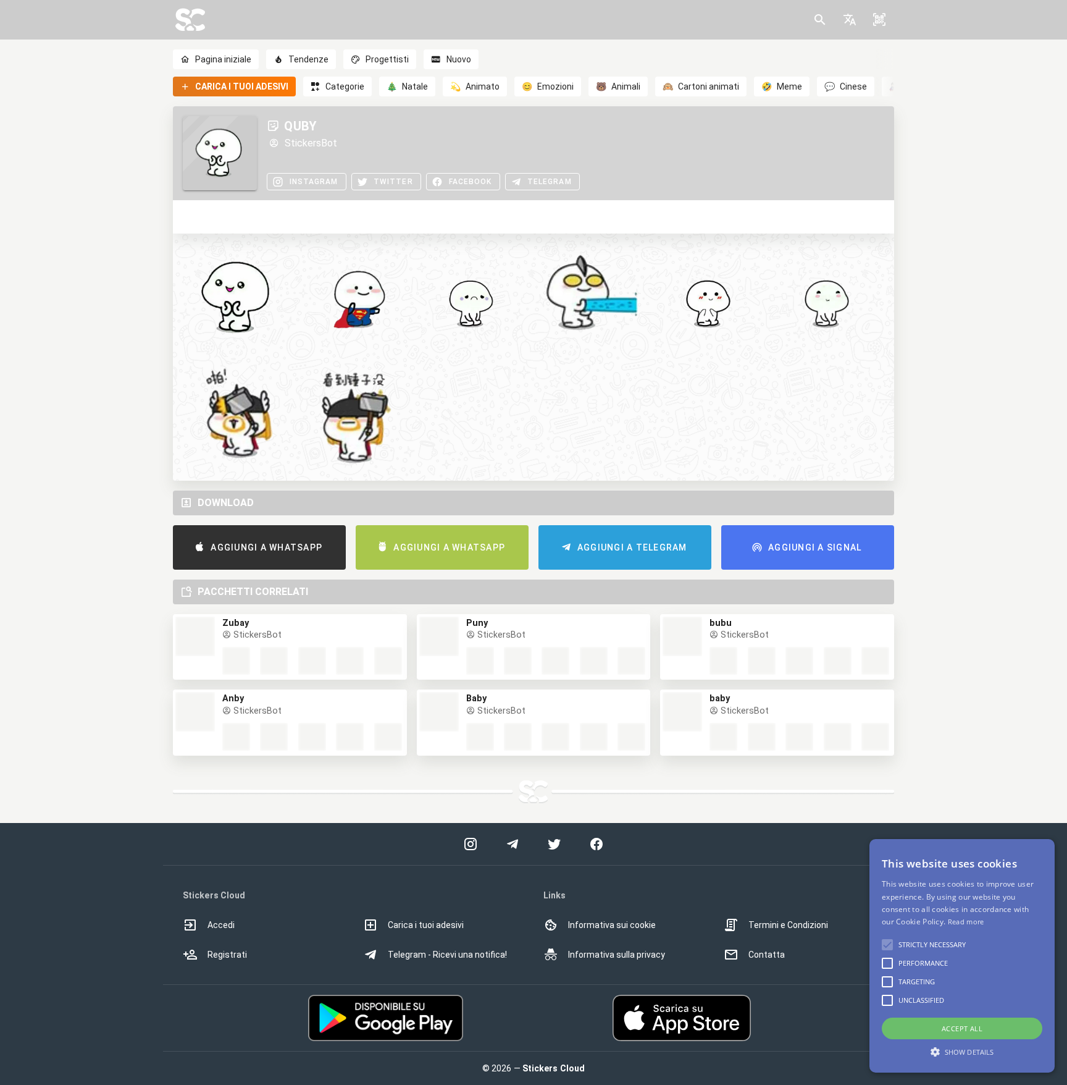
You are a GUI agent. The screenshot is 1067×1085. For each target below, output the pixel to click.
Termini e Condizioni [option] (788, 925)
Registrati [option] (227, 955)
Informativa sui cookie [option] (612, 925)
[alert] (962, 956)
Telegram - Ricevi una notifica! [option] (447, 955)
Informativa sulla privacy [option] (616, 955)
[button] (849, 20)
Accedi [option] (221, 925)
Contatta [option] (766, 955)
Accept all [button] (962, 1028)
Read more (966, 921)
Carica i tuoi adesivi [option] (426, 925)
